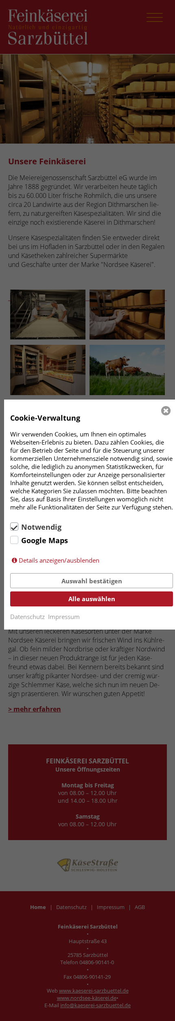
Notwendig (41, 527)
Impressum (64, 617)
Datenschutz (27, 617)
